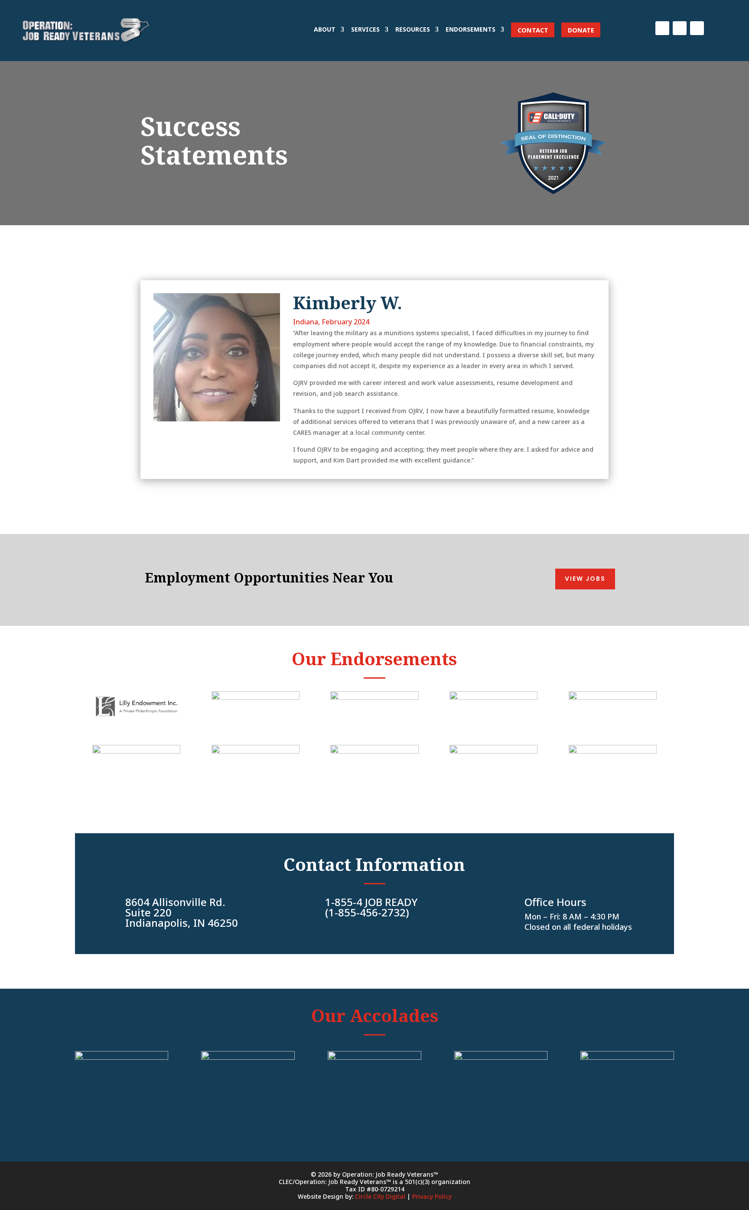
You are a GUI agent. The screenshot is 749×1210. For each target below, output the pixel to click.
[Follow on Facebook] (662, 28)
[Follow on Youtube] (697, 28)
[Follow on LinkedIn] (680, 28)
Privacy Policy (432, 1196)
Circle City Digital (380, 1196)
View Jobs (585, 578)
